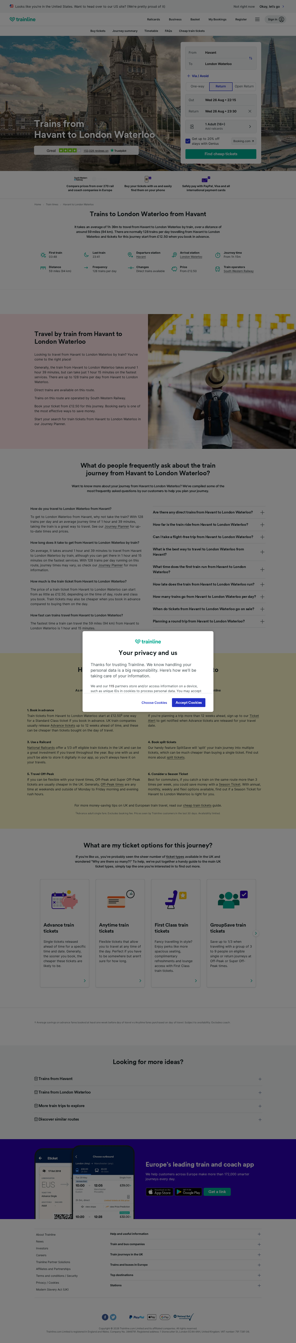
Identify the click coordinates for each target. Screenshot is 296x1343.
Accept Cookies (189, 702)
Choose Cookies (154, 703)
